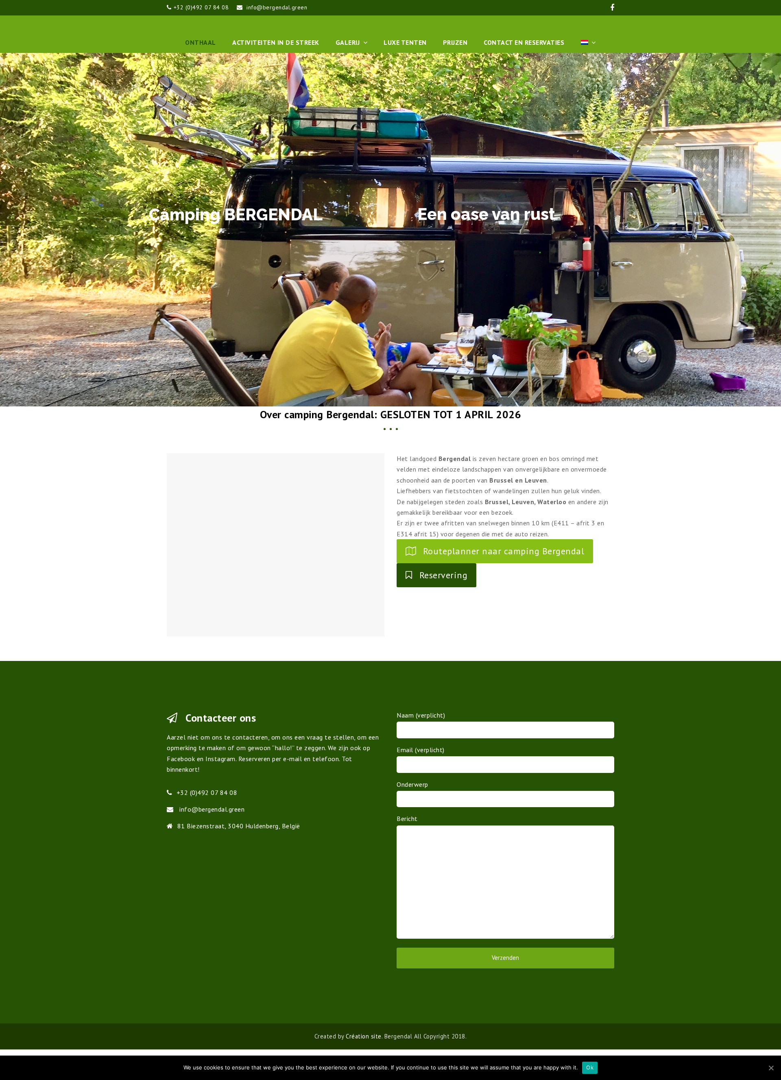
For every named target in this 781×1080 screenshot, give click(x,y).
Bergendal (391, 23)
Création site (364, 1036)
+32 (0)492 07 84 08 (201, 7)
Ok (589, 1067)
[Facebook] (612, 7)
